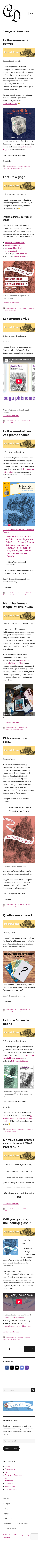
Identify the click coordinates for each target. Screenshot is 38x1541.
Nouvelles (9, 1481)
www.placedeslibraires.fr (15, 242)
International (8, 1519)
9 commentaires (22, 595)
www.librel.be (21, 254)
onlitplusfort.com (10, 103)
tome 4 (13, 907)
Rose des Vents (11, 1489)
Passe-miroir (10, 1486)
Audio (7, 1467)
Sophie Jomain (25, 660)
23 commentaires (10, 310)
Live (6, 1478)
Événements (10, 1469)
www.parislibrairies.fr (13, 248)
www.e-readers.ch (21, 257)
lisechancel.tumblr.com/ (14, 1318)
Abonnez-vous (11, 1449)
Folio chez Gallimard (19, 1061)
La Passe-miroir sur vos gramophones (17, 433)
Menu (31, 13)
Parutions (6, 168)
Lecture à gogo (14, 177)
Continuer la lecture (11, 303)
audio (13, 595)
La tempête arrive (16, 318)
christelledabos (11, 166)
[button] (3, 717)
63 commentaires (23, 907)
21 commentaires (16, 1339)
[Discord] (22, 1368)
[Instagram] (12, 1368)
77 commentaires (17, 423)
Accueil (6, 1499)
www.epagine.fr (11, 251)
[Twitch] (27, 1368)
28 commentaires (17, 1012)
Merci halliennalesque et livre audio (18, 605)
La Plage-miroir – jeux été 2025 (15, 1524)
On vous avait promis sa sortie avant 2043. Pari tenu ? (18, 1143)
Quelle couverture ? (17, 915)
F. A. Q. (5, 1509)
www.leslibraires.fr (12, 245)
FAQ (6, 1472)
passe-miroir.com (10, 1528)
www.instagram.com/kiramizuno (18, 1326)
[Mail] (17, 1368)
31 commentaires (16, 168)
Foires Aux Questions (13, 1475)
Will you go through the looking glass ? (18, 1221)
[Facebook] (7, 1368)
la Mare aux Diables (17, 663)
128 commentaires (11, 1211)
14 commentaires (17, 730)
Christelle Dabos (8, 1535)
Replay (6, 1514)
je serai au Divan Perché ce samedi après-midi (18, 1118)
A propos (6, 1504)
